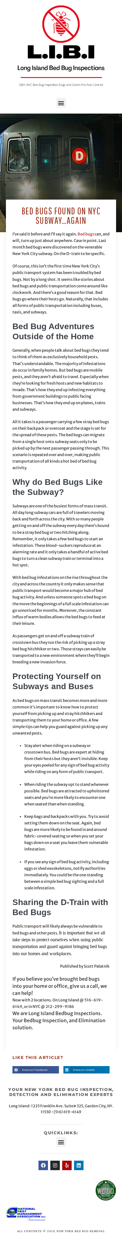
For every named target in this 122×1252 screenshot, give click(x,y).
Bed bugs (86, 234)
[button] (61, 103)
